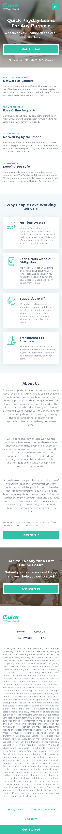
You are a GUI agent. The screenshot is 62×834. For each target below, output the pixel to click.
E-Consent (31, 818)
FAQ (43, 638)
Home (21, 631)
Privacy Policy (15, 809)
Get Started (31, 49)
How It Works (24, 638)
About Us (39, 631)
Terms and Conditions (42, 809)
